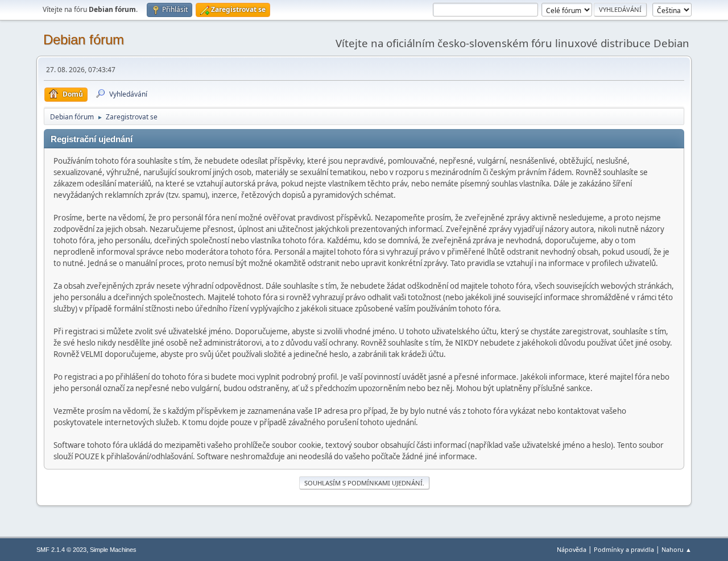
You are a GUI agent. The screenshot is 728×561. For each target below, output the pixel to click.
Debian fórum (83, 39)
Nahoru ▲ (676, 549)
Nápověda (571, 549)
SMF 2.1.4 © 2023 (61, 549)
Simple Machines (113, 549)
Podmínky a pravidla (624, 549)
